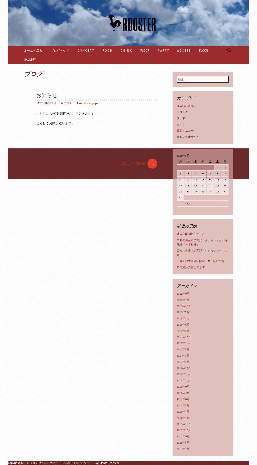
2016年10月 (184, 380)
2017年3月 (183, 355)
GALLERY (30, 59)
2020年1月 (183, 300)
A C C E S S (183, 50)
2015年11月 (184, 424)
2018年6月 (183, 324)
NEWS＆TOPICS (186, 106)
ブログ (67, 103)
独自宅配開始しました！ (192, 234)
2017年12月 (184, 337)
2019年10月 (184, 306)
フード (181, 118)
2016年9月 (183, 387)
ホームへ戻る (33, 50)
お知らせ (47, 95)
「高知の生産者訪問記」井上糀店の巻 (200, 261)
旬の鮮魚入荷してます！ (192, 267)
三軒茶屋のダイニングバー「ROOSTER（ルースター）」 (59, 463)
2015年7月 (183, 449)
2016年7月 (183, 393)
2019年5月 (183, 312)
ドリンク (182, 112)
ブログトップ (60, 50)
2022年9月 (183, 293)
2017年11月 (184, 343)
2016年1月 (183, 418)
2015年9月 (183, 436)
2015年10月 (184, 430)
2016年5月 (183, 405)
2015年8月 (183, 442)
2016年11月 (184, 374)
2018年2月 (183, 331)
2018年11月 (184, 318)
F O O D (107, 50)
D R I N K (126, 50)
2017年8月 (183, 349)
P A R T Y (163, 50)
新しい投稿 (138, 163)
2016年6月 (183, 399)
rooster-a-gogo (88, 103)
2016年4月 (183, 411)
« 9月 (188, 203)
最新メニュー (185, 130)
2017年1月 (183, 362)
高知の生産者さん (188, 137)
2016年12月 (184, 368)
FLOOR (144, 50)
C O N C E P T (86, 50)
